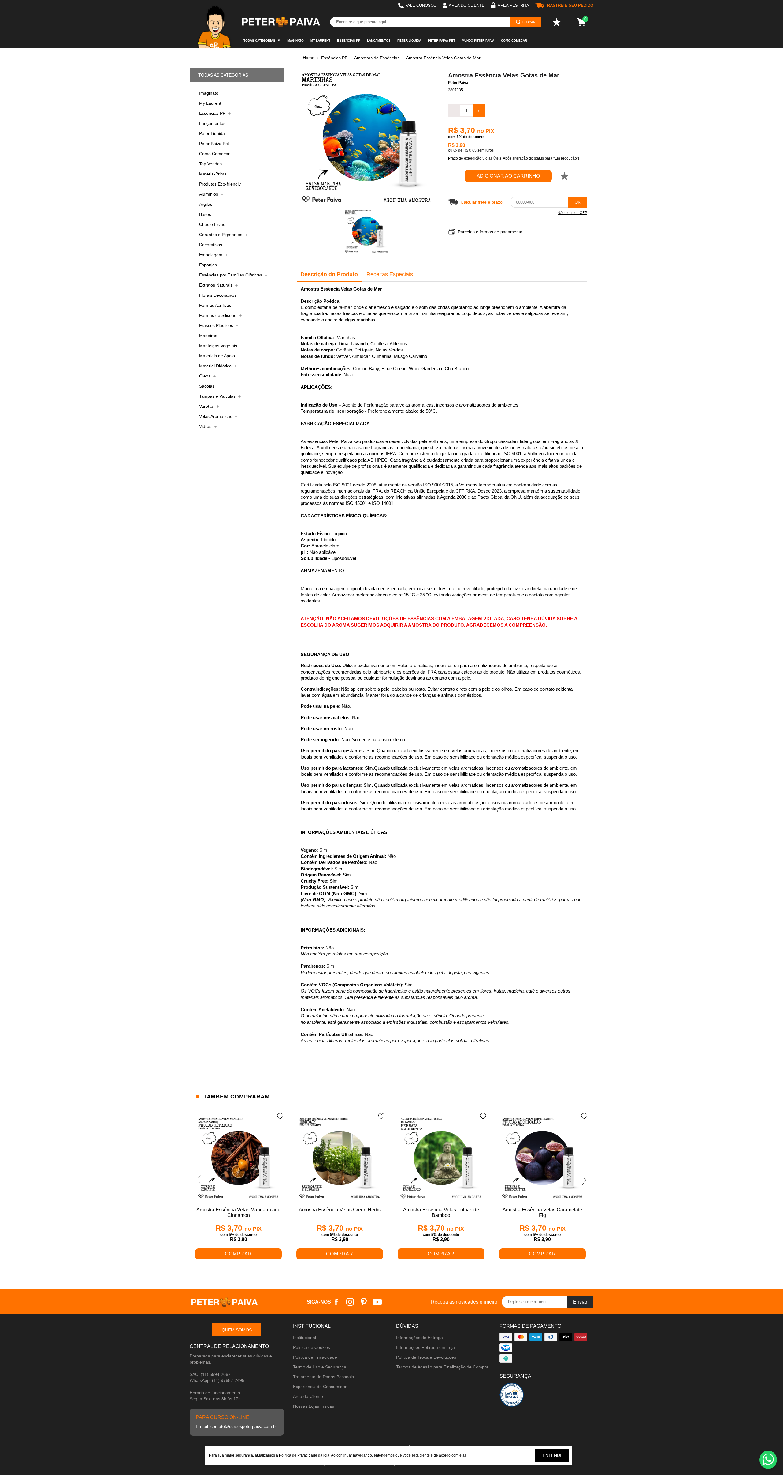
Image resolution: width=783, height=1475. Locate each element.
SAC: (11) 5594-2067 (210, 1374)
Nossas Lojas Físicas (313, 1406)
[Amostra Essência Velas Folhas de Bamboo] (441, 1158)
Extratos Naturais (216, 285)
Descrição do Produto (329, 274)
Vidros (206, 426)
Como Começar (514, 40)
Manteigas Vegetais (218, 345)
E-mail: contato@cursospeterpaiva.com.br (236, 1426)
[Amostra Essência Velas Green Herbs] (339, 1158)
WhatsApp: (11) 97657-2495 (217, 1380)
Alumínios (209, 194)
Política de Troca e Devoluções (426, 1357)
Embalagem (211, 254)
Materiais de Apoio (217, 355)
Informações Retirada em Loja (425, 1347)
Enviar (580, 1301)
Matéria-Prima (213, 173)
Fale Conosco (420, 5)
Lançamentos (379, 40)
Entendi (552, 1455)
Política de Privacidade (315, 1357)
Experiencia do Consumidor (320, 1386)
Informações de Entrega (419, 1337)
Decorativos (211, 244)
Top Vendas (210, 163)
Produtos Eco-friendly (220, 184)
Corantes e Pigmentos (221, 234)
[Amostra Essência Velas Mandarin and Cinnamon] (238, 1158)
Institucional (304, 1337)
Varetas (207, 406)
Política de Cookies (311, 1347)
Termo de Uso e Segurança (319, 1366)
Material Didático (216, 365)
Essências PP (348, 40)
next (584, 1180)
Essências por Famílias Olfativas (231, 274)
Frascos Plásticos (216, 325)
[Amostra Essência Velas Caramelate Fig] (542, 1158)
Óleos (205, 375)
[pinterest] (363, 1302)
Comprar (238, 1253)
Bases (205, 214)
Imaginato (295, 40)
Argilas (205, 204)
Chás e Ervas (212, 224)
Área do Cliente (308, 1396)
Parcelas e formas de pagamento (490, 231)
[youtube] (377, 1302)
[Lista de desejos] (556, 22)
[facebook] (336, 1302)
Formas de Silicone (218, 315)
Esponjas (208, 264)
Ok (578, 202)
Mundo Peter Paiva (478, 40)
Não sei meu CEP (572, 213)
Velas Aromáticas (216, 416)
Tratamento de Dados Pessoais (323, 1376)
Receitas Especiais (389, 274)
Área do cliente (466, 5)
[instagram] (350, 1302)
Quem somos (237, 1329)
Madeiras (208, 335)
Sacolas (206, 386)
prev (199, 1180)
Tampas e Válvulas (218, 396)
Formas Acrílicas (215, 305)
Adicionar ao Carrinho (508, 175)
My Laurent (320, 40)
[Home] (215, 24)
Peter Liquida (409, 40)
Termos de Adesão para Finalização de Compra (442, 1366)
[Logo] (280, 22)
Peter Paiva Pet (441, 40)
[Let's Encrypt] (511, 1396)
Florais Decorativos (217, 295)
